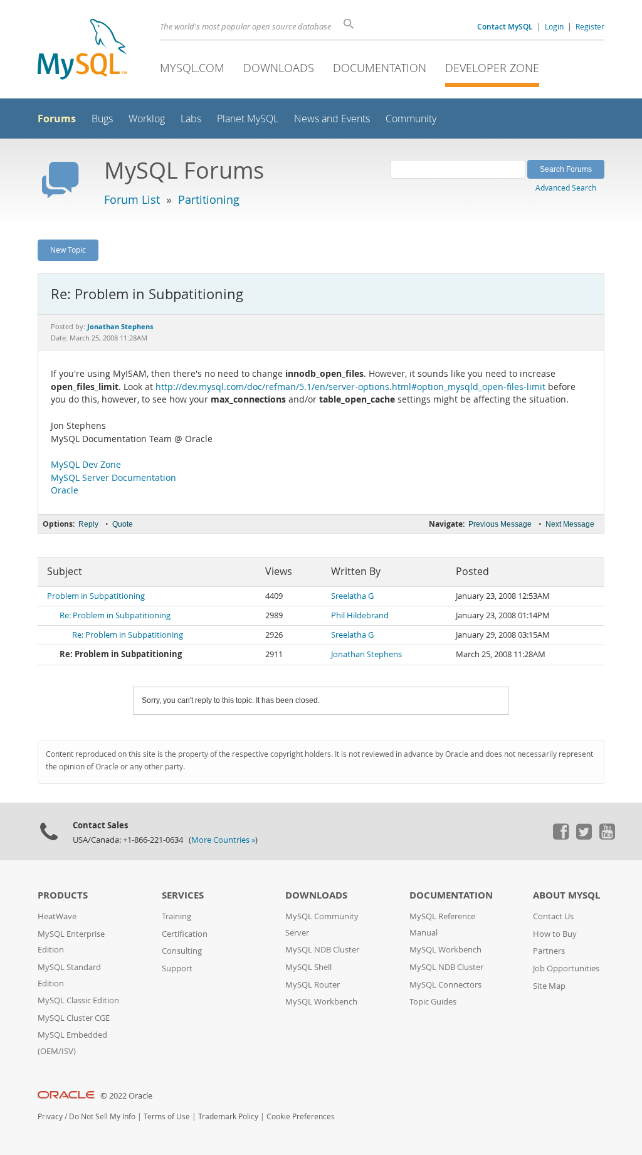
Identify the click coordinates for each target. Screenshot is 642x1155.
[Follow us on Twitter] (584, 836)
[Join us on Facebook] (560, 836)
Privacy (50, 1116)
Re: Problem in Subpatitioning (115, 615)
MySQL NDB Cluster (322, 949)
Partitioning (208, 199)
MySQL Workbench (321, 1001)
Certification (185, 934)
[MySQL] (82, 50)
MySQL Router (312, 984)
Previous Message (500, 524)
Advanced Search (565, 187)
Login (554, 26)
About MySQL (566, 895)
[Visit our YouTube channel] (607, 836)
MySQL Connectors (445, 984)
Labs (191, 118)
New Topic (68, 250)
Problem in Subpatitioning (96, 596)
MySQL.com (192, 67)
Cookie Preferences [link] (300, 1116)
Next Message (569, 524)
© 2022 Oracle (126, 1095)
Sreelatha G (352, 596)
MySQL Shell (308, 967)
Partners (549, 951)
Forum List (132, 199)
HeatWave (57, 916)
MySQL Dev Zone (86, 464)
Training (176, 916)
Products (63, 895)
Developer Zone (492, 67)
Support (177, 968)
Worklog (147, 118)
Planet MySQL (247, 118)
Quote (122, 524)
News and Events (332, 118)
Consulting (182, 951)
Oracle (64, 490)
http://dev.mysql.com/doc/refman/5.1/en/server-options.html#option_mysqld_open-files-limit (350, 387)
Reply (88, 524)
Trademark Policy (228, 1116)
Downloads (278, 67)
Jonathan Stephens (366, 654)
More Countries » (223, 840)
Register (590, 26)
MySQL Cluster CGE (74, 1018)
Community (411, 118)
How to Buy (555, 934)
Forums (57, 118)
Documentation (379, 67)
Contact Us (553, 916)
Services (183, 895)
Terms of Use (167, 1116)
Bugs (102, 118)
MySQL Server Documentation (113, 477)
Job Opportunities (566, 968)
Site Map (549, 986)
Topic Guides (432, 1001)
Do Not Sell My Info (102, 1116)
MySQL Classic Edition (78, 1000)
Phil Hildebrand (360, 615)
